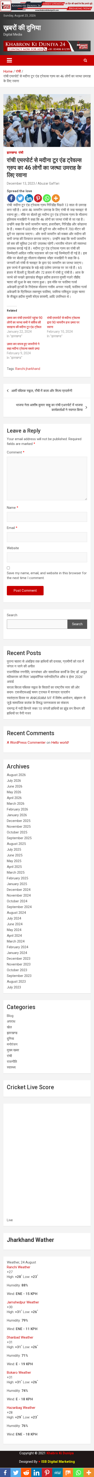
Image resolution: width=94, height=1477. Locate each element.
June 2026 (14, 786)
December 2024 (18, 890)
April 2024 (14, 936)
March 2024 (15, 941)
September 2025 (19, 838)
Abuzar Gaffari (48, 183)
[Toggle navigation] (9, 60)
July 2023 (14, 987)
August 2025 (16, 844)
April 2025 (14, 867)
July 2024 (14, 918)
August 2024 (16, 913)
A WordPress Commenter (26, 742)
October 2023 (17, 970)
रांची (20, 152)
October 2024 (17, 901)
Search (12, 615)
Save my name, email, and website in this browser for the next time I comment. (47, 575)
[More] (56, 198)
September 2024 (19, 907)
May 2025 (14, 861)
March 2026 (15, 804)
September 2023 (19, 976)
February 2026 (17, 809)
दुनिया (10, 1039)
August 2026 (16, 775)
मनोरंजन (12, 1044)
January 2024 (17, 953)
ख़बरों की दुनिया (22, 28)
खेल (9, 1027)
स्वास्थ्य (11, 1067)
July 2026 (14, 781)
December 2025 (18, 821)
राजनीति (12, 1062)
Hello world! (60, 742)
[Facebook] (11, 198)
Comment (15, 452)
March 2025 (15, 872)
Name (12, 508)
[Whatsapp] (47, 198)
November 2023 (19, 964)
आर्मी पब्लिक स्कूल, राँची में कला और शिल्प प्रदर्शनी (41, 391)
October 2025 (17, 832)
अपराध (11, 1021)
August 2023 (16, 981)
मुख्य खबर (13, 1050)
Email (12, 528)
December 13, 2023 (21, 183)
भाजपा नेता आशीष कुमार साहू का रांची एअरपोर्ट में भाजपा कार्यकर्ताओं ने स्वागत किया (49, 407)
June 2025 (14, 855)
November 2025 (19, 826)
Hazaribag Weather (21, 1408)
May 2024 (14, 930)
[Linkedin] (29, 198)
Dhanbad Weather (20, 1337)
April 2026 (14, 798)
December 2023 (18, 959)
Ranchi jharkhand (27, 369)
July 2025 (14, 849)
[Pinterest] (38, 198)
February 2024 (17, 947)
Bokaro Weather (19, 1372)
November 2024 (19, 895)
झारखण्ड (12, 152)
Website (13, 548)
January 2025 (17, 884)
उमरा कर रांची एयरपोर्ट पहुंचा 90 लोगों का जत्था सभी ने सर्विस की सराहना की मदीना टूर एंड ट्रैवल (24, 322)
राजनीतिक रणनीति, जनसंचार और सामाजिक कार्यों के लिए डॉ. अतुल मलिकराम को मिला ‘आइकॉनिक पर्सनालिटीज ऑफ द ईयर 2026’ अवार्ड (47, 677)
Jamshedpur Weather (23, 1302)
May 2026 (14, 792)
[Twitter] (20, 198)
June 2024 (14, 924)
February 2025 (17, 878)
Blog (10, 1016)
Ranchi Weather (18, 1267)
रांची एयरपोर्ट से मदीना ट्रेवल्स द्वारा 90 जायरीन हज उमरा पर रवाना (63, 322)
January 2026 (17, 815)
